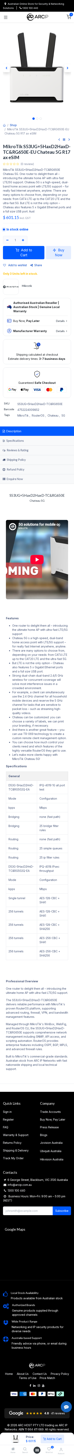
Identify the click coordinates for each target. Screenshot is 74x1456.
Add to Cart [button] (26, 252)
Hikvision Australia (51, 1159)
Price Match (47, 1378)
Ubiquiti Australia (50, 1151)
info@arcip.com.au (20, 1184)
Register (8, 1119)
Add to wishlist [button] (17, 265)
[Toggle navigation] (5, 17)
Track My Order (13, 1158)
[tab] (37, 460)
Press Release (49, 1127)
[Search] (25, 1449)
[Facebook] (30, 1385)
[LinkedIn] (34, 1385)
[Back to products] (64, 140)
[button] (6, 68)
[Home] (13, 1449)
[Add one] (23, 240)
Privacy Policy (60, 1373)
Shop (13, 125)
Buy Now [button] (60, 252)
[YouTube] (43, 1385)
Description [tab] (13, 431)
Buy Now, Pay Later (52, 1119)
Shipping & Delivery (16, 1150)
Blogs (43, 1135)
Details (60, 321)
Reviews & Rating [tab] (17, 450)
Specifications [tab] (15, 440)
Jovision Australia (51, 1142)
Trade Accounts (50, 1111)
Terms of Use (28, 1378)
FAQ (5, 1127)
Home (9, 1373)
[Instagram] (39, 1385)
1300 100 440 (30, 8)
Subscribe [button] (61, 1210)
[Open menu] (37, 1450)
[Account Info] (61, 1449)
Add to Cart (54, 1439)
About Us (23, 1373)
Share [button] (38, 265)
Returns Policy (12, 1142)
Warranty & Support (15, 1135)
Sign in (7, 1111)
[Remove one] (7, 240)
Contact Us (40, 1373)
